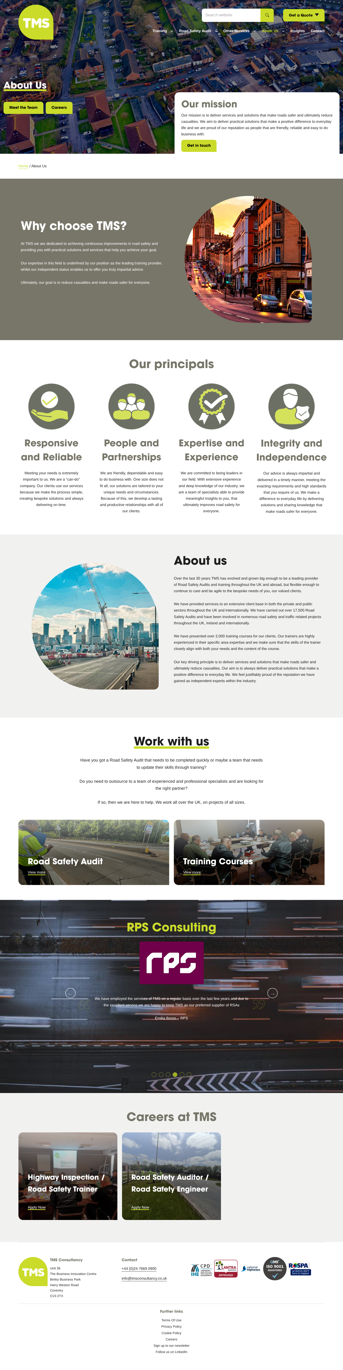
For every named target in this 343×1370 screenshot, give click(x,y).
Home (23, 166)
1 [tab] (154, 1074)
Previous (70, 993)
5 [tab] (182, 1074)
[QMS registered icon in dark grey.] (275, 1269)
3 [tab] (168, 1074)
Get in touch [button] (199, 145)
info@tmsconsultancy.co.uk (144, 1279)
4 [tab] (175, 1074)
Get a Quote (301, 15)
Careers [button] (59, 107)
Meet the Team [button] (23, 107)
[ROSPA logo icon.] (299, 1270)
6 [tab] (189, 1074)
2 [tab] (161, 1074)
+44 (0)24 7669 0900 (139, 1269)
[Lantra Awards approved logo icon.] (226, 1270)
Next (272, 993)
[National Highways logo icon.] (250, 1270)
